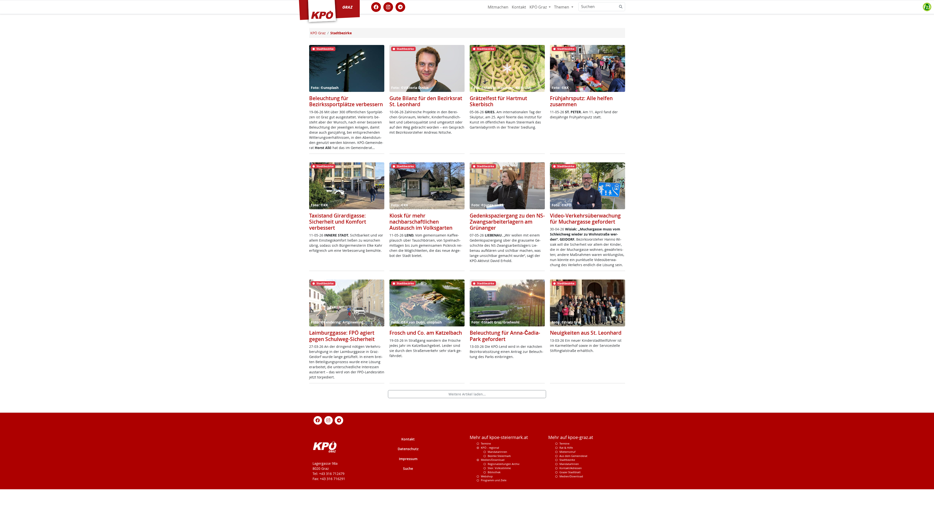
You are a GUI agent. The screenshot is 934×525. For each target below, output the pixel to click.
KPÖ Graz (539, 7)
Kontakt (519, 7)
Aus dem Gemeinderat (573, 456)
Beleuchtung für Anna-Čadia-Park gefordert (505, 335)
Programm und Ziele (493, 480)
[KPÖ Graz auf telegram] (400, 6)
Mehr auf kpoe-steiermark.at (499, 437)
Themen (562, 7)
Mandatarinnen (497, 452)
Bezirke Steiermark (499, 456)
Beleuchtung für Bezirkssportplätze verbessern (346, 101)
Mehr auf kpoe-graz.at (570, 437)
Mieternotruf (567, 452)
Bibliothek (494, 472)
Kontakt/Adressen (570, 468)
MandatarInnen (569, 464)
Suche (408, 468)
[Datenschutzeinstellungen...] (927, 7)
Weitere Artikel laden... (467, 394)
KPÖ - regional (490, 447)
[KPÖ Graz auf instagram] (388, 6)
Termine (486, 443)
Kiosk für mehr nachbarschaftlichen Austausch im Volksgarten (420, 221)
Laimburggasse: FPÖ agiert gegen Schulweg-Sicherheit (342, 335)
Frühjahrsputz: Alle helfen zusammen (581, 101)
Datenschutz (408, 448)
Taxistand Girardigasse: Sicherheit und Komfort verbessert (337, 221)
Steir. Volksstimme (499, 468)
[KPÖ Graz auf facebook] (376, 6)
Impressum (408, 458)
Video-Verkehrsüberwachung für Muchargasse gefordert (585, 218)
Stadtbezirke (567, 460)
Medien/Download (492, 460)
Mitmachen (498, 7)
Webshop (487, 476)
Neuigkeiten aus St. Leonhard (585, 332)
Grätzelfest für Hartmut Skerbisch (498, 101)
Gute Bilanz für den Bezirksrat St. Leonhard (425, 101)
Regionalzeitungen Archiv (504, 464)
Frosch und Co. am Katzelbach (425, 332)
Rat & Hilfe (566, 447)
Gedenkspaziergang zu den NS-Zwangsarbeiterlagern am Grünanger (507, 221)
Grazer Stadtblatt (570, 472)
